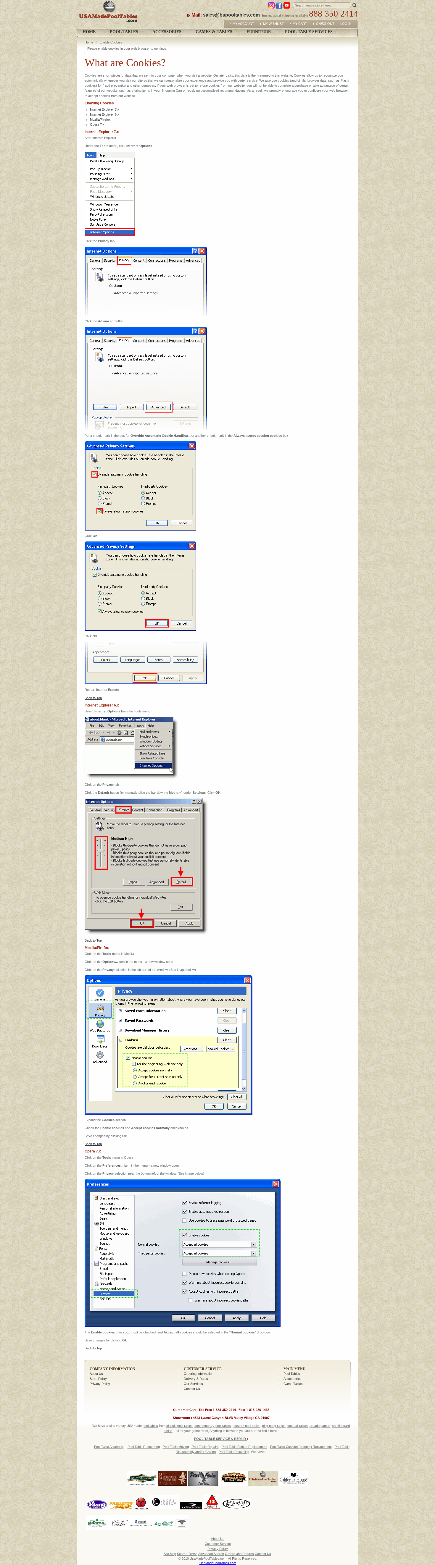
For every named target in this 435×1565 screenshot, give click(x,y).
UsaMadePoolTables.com (217, 1563)
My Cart (300, 23)
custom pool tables (246, 1425)
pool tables (150, 1425)
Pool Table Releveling (234, 1452)
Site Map (170, 1554)
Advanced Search (211, 1554)
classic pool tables (179, 1425)
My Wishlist (273, 23)
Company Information (112, 1369)
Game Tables (293, 1383)
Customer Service (203, 1369)
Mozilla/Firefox (100, 119)
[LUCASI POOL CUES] (164, 1493)
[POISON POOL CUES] (142, 1493)
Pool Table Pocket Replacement (244, 1446)
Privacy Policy (100, 1383)
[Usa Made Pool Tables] (109, 14)
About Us (96, 1373)
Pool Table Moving (176, 1446)
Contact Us (192, 1389)
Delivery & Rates (196, 1378)
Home (89, 32)
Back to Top (93, 698)
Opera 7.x (97, 124)
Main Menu (294, 1369)
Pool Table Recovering (144, 1446)
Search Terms (187, 1554)
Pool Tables (291, 1373)
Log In (346, 23)
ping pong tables (274, 1425)
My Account (243, 23)
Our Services (193, 1383)
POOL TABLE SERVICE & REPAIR (220, 1438)
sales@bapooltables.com (231, 14)
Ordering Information (198, 1373)
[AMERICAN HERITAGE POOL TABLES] (142, 1486)
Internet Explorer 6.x (104, 114)
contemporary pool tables (212, 1425)
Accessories (292, 1378)
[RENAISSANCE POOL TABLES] (172, 1486)
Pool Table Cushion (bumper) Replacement (301, 1446)
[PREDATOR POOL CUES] (121, 1493)
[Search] (354, 5)
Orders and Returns (239, 1554)
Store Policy (98, 1378)
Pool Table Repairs (205, 1446)
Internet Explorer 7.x (104, 109)
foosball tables (297, 1425)
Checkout (325, 23)
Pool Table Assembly (109, 1446)
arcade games (320, 1425)
